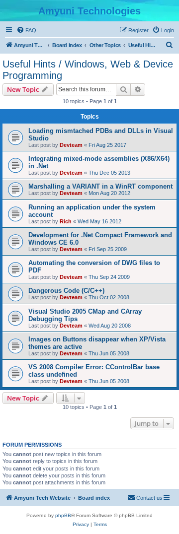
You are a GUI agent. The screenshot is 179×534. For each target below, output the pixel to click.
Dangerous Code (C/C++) (66, 290)
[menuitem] (26, 30)
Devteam (71, 145)
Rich (66, 221)
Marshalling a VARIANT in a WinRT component (100, 186)
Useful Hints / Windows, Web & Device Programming (87, 70)
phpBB (63, 515)
